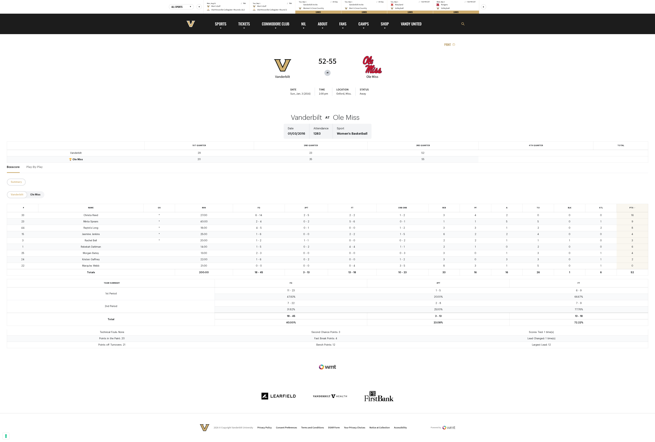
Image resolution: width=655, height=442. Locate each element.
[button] (199, 6)
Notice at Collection (379, 427)
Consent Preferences (286, 427)
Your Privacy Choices (354, 427)
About (322, 23)
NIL (303, 23)
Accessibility (400, 427)
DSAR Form (334, 427)
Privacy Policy (264, 427)
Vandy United (411, 23)
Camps (363, 23)
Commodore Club (275, 23)
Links (318, 12)
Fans (342, 23)
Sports (220, 23)
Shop (385, 23)
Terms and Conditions (312, 427)
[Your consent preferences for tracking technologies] (6, 436)
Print (447, 44)
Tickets (244, 23)
